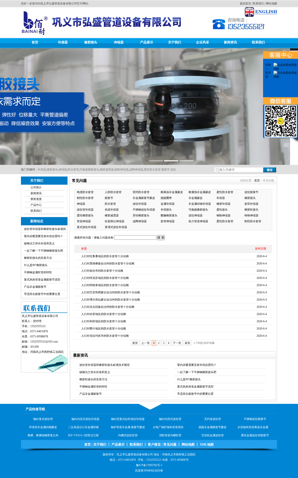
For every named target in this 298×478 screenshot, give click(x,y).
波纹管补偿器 (85, 209)
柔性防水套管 (152, 169)
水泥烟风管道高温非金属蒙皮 (255, 421)
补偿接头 (166, 209)
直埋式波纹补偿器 (116, 227)
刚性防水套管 (85, 198)
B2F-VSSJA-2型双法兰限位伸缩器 (89, 429)
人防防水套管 (113, 192)
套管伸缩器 (168, 221)
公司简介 (36, 187)
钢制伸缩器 (122, 169)
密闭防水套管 (141, 192)
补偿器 (63, 42)
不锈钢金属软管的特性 (38, 272)
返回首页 (245, 3)
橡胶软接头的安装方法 (38, 258)
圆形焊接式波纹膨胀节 (85, 437)
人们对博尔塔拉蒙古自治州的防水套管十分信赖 (110, 299)
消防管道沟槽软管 (170, 429)
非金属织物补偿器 (200, 203)
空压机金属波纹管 (212, 429)
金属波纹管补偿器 (170, 437)
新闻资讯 (230, 42)
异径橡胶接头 (141, 215)
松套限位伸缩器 (114, 221)
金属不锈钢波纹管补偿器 (43, 437)
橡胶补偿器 (223, 203)
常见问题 (169, 444)
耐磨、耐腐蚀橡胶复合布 (43, 429)
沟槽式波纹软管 (128, 429)
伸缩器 (119, 42)
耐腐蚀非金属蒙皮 (200, 192)
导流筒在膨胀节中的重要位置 (42, 294)
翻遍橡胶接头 (169, 215)
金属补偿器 (168, 203)
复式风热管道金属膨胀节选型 (42, 279)
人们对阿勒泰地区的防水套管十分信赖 (105, 285)
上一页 (145, 343)
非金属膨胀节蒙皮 (144, 198)
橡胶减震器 (107, 169)
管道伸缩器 (84, 221)
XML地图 (207, 444)
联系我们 (258, 3)
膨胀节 (165, 169)
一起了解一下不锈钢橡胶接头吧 (43, 250)
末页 (187, 343)
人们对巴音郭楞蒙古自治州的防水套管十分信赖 (110, 292)
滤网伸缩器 (136, 169)
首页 (35, 42)
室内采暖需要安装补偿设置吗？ (43, 236)
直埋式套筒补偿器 (255, 437)
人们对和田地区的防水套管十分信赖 (103, 321)
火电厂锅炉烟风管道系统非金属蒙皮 (175, 421)
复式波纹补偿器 (86, 227)
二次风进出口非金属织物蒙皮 (86, 421)
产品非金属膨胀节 (35, 286)
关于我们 (174, 42)
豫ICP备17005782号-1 (149, 465)
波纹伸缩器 (196, 215)
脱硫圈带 (166, 198)
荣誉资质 (36, 199)
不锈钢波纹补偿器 (144, 209)
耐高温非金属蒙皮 (172, 192)
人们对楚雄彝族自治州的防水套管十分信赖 (107, 263)
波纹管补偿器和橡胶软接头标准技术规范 (104, 365)
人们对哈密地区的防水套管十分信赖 (103, 314)
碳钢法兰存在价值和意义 (39, 243)
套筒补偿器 (251, 203)
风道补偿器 (112, 209)
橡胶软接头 (251, 209)
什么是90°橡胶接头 (35, 265)
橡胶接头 (90, 42)
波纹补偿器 (140, 203)
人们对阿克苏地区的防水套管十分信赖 (105, 278)
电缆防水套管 (85, 192)
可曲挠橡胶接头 (89, 169)
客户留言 (154, 444)
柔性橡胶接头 (85, 215)
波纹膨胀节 (251, 192)
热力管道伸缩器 (198, 221)
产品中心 (36, 205)
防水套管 (73, 169)
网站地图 (271, 3)
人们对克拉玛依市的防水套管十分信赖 (105, 335)
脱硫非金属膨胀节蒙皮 (213, 421)
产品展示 (146, 42)
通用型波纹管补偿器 (127, 437)
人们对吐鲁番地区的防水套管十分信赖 (105, 256)
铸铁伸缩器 (251, 215)
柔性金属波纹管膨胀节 (255, 429)
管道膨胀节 (213, 437)
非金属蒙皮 (196, 198)
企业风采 (202, 42)
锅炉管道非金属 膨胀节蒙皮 (128, 421)
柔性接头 (222, 209)
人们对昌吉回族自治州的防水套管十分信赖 (107, 306)
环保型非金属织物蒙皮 (43, 421)
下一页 (177, 343)
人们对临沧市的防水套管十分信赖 (102, 270)
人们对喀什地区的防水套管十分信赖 (103, 328)
